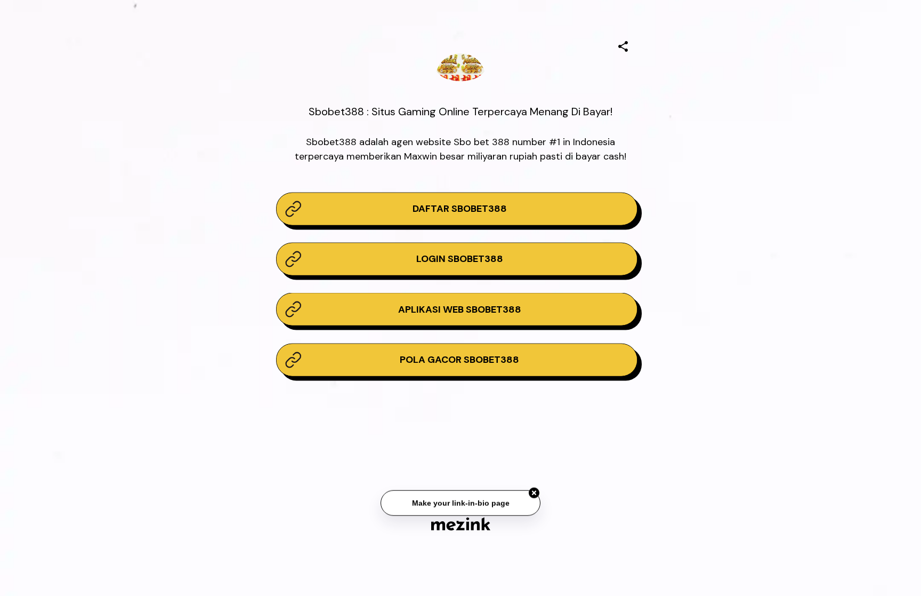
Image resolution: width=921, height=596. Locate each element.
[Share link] (623, 44)
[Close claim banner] (534, 494)
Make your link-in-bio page (460, 504)
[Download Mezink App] (460, 523)
